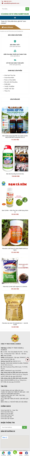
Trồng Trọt (7, 91)
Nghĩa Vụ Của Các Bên (7, 413)
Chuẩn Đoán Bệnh (9, 77)
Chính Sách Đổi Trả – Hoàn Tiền (9, 410)
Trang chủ (4, 21)
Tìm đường (3, 455)
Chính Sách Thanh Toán (7, 415)
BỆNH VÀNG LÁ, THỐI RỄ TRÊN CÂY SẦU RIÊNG (14, 402)
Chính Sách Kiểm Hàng (7, 411)
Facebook (27, 455)
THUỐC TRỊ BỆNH (9, 86)
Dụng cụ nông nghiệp (10, 79)
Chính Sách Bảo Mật (6, 416)
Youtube (20, 455)
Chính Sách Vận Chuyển (7, 418)
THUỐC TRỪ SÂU (9, 88)
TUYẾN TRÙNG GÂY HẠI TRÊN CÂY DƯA (12, 390)
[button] (15, 17)
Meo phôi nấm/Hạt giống (10, 82)
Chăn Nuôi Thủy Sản (9, 75)
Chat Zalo (9, 455)
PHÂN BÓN (7, 84)
